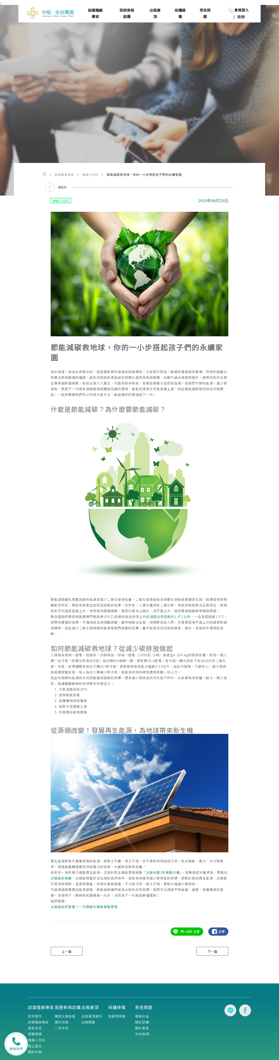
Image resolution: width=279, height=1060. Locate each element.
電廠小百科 (37, 1040)
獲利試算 (62, 1022)
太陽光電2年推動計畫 (163, 872)
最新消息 (35, 1028)
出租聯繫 (88, 1022)
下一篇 (212, 951)
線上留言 (35, 1046)
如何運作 (35, 1016)
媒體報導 (35, 1034)
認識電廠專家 (95, 13)
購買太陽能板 (65, 1016)
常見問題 (205, 13)
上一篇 (66, 951)
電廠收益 (142, 1016)
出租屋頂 (155, 13)
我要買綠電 (117, 1016)
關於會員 (142, 1028)
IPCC (109, 616)
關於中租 (35, 1052)
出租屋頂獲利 (92, 1016)
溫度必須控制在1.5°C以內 (170, 616)
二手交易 (62, 1028)
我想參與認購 (126, 13)
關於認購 (142, 1022)
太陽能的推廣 (61, 878)
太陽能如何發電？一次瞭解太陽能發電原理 (84, 906)
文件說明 (142, 1034)
